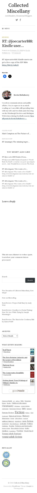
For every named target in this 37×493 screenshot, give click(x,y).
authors (18, 401)
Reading (11, 426)
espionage (5, 409)
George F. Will (7, 374)
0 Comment (16, 53)
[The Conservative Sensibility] (32, 374)
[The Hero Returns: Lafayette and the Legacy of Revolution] (32, 359)
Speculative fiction (17, 428)
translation (12, 431)
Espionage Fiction (15, 409)
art (14, 401)
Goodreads (5, 416)
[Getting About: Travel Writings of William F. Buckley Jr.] (32, 382)
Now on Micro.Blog (9, 298)
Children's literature (19, 403)
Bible (22, 401)
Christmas (17, 406)
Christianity (7, 406)
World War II (28, 431)
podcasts (23, 424)
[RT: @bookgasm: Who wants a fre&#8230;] (19, 172)
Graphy (28, 486)
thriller (27, 428)
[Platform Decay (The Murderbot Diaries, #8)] (32, 367)
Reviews (5, 37)
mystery (18, 421)
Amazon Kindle (7, 401)
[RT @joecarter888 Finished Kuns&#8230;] (19, 160)
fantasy (29, 409)
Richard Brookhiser (9, 361)
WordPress (16, 486)
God (32, 413)
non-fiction (27, 421)
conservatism (25, 406)
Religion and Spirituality (23, 426)
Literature (18, 418)
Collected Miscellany (18, 8)
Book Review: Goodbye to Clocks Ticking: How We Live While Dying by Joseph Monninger (17, 312)
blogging (28, 401)
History (25, 416)
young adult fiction (12, 436)
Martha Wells (7, 367)
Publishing (5, 426)
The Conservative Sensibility (13, 373)
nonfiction (5, 424)
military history (8, 421)
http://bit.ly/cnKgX (10, 65)
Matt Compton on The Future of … (16, 133)
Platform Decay (8, 365)
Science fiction (6, 428)
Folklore (27, 413)
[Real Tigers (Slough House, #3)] (32, 352)
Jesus (12, 418)
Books (9, 403)
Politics (30, 424)
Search (4, 277)
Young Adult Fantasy (11, 433)
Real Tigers (7, 350)
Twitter (20, 431)
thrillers (5, 431)
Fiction (19, 412)
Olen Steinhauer (14, 424)
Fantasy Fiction (8, 413)
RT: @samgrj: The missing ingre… (15, 142)
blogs (4, 403)
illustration (5, 418)
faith (24, 409)
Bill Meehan (7, 384)
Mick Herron (7, 352)
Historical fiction (15, 416)
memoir (25, 418)
